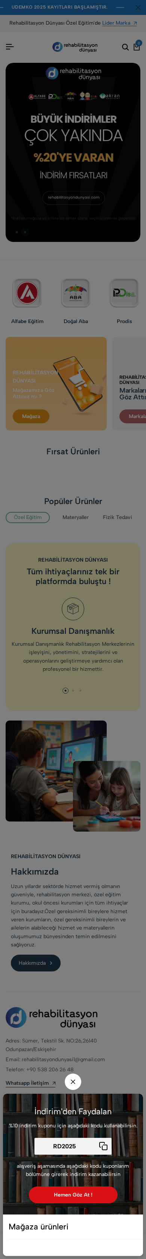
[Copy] (103, 1146)
